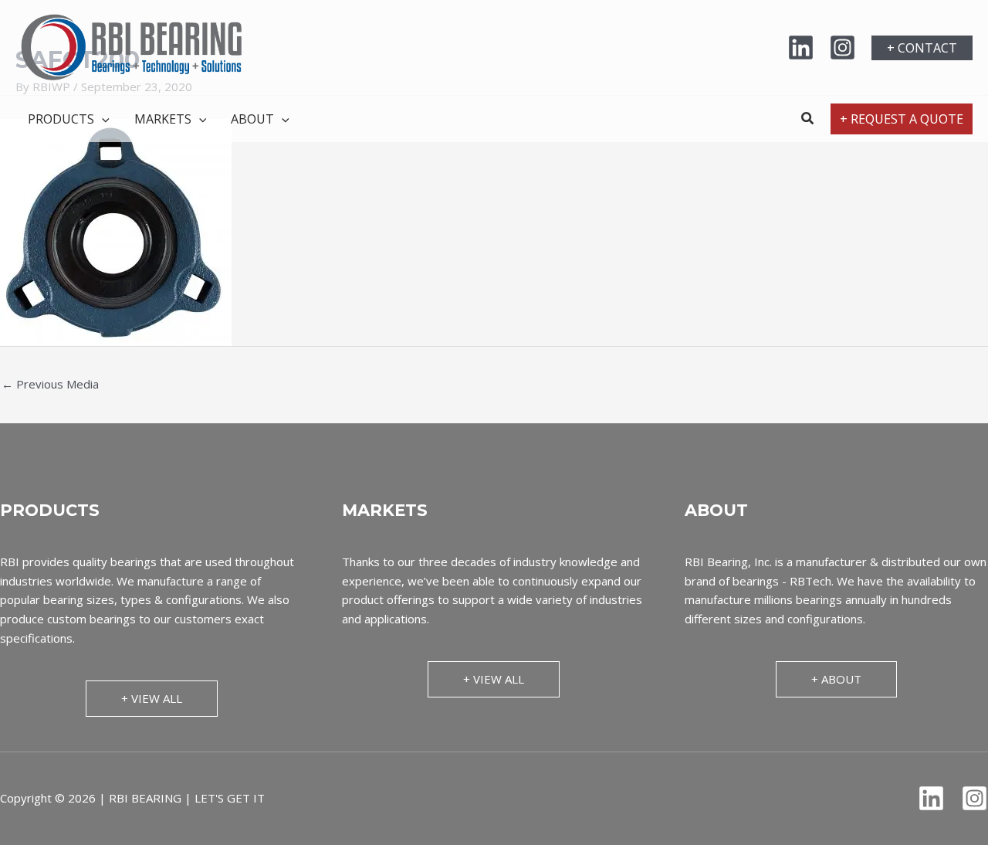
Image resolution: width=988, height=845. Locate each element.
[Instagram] (842, 47)
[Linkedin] (800, 47)
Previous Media (50, 384)
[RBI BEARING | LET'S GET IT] (131, 46)
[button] (922, 48)
